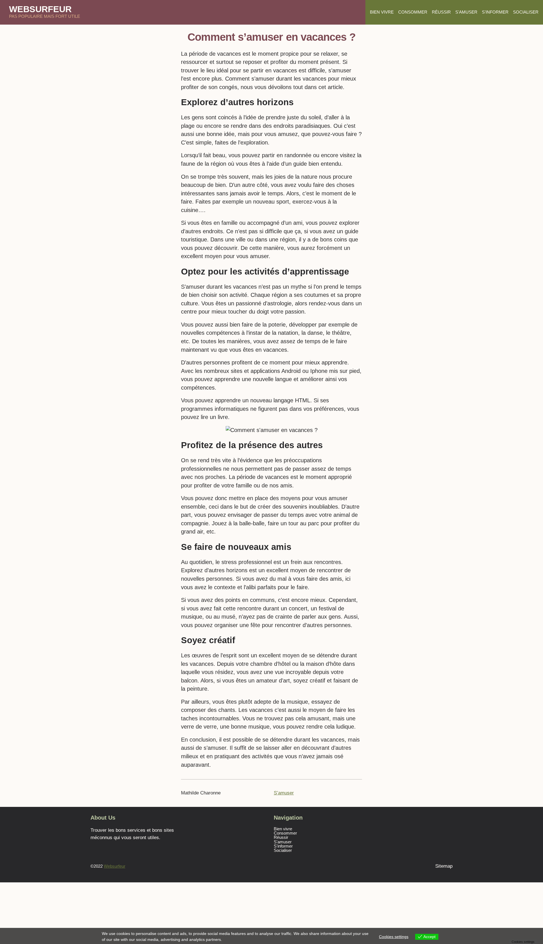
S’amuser (284, 793)
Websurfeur (40, 9)
